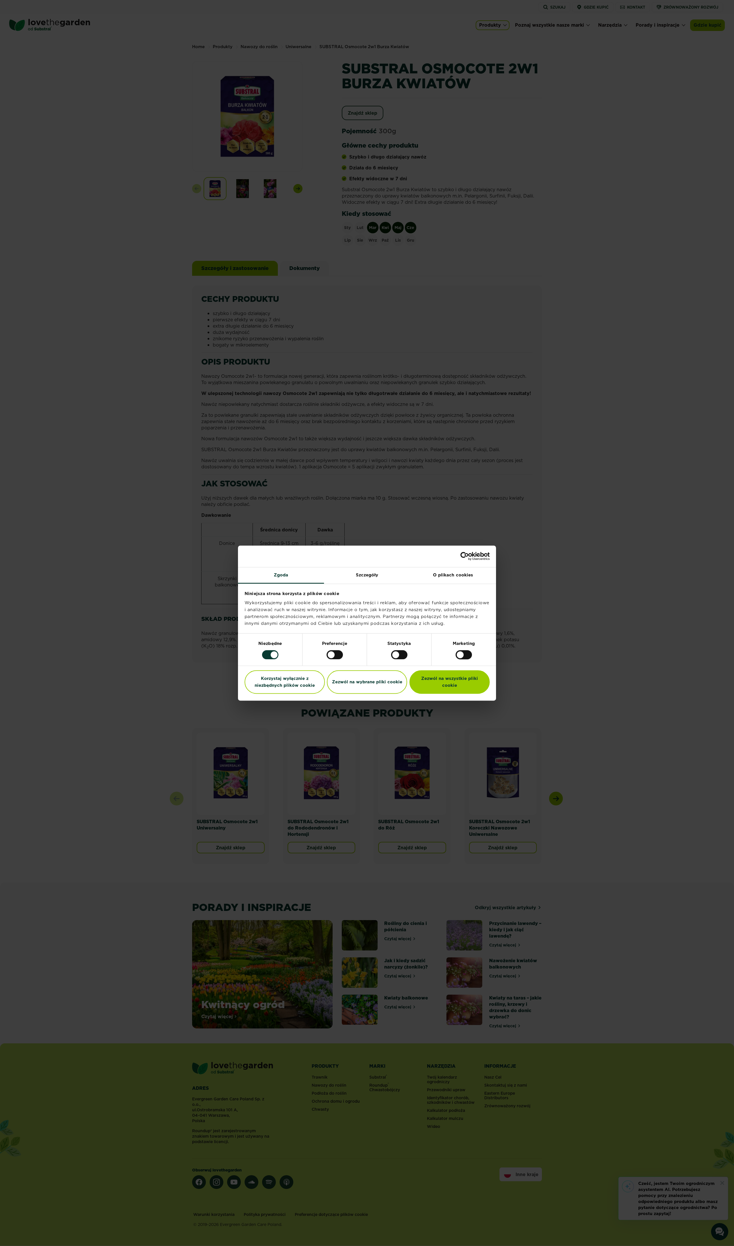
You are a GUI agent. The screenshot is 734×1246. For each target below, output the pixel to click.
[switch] (335, 654)
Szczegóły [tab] (367, 575)
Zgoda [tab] (281, 575)
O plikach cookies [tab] (453, 575)
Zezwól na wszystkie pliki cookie (449, 682)
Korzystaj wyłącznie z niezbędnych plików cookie (285, 682)
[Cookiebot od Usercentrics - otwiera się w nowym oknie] (465, 556)
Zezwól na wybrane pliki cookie (367, 682)
